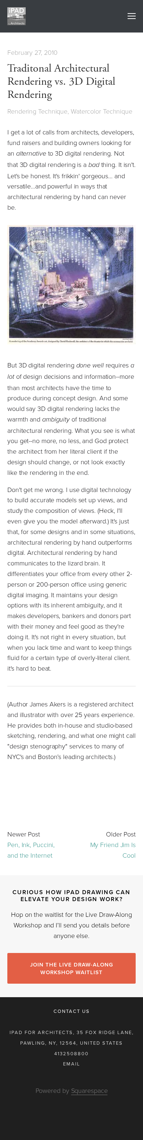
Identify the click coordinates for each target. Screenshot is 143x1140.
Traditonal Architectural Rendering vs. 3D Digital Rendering (61, 81)
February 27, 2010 (32, 52)
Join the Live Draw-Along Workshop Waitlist (71, 968)
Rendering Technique (37, 111)
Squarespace (89, 1090)
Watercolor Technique (101, 111)
